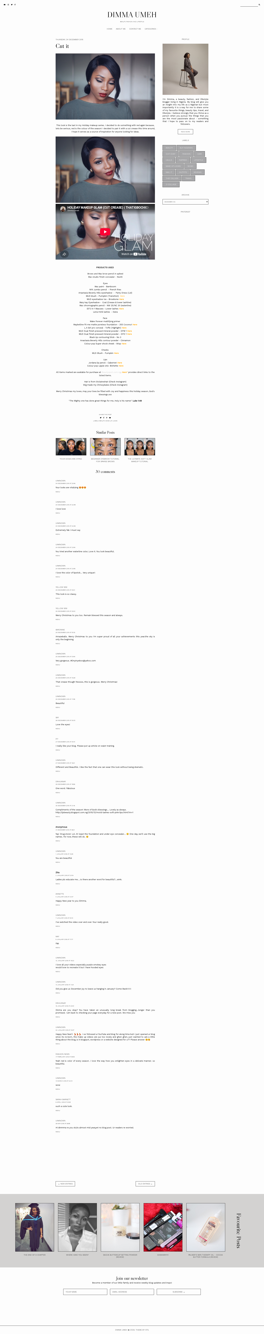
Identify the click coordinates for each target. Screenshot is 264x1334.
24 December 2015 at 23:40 (65, 547)
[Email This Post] (110, 418)
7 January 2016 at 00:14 (64, 918)
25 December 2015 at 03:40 (65, 656)
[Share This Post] (103, 418)
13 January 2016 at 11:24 (65, 985)
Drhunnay (61, 781)
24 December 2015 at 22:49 (65, 526)
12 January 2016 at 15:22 (65, 960)
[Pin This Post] (106, 418)
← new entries (65, 1184)
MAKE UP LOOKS (111, 421)
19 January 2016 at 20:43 (65, 1006)
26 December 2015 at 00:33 (65, 720)
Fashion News (62, 1054)
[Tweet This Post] (100, 418)
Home (109, 29)
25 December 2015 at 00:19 (65, 632)
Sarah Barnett (63, 1099)
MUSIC (190, 166)
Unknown (60, 481)
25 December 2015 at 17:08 (65, 699)
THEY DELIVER (172, 178)
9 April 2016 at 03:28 (63, 1102)
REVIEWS (197, 172)
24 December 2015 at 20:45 (65, 483)
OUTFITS (183, 172)
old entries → (145, 1184)
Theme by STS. (142, 1330)
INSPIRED (183, 160)
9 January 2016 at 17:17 (64, 939)
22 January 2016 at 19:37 (65, 1030)
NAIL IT (169, 172)
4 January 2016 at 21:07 (64, 897)
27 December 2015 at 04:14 (65, 742)
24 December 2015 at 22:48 (65, 505)
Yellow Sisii (61, 587)
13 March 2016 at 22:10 (64, 1081)
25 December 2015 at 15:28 (65, 678)
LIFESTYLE (198, 160)
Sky (57, 717)
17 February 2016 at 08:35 (65, 1057)
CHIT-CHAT (170, 154)
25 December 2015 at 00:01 (65, 590)
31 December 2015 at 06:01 (65, 830)
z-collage (171, 184)
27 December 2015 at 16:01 (65, 763)
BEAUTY (102, 421)
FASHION (186, 154)
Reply (58, 492)
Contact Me (135, 29)
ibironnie (60, 630)
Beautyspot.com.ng (111, 372)
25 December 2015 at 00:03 (65, 611)
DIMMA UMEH (132, 14)
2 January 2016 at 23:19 (64, 875)
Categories (150, 29)
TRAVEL (188, 178)
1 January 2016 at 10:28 (64, 854)
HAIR (199, 154)
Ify (57, 739)
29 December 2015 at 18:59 (65, 784)
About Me (121, 29)
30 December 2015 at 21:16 (65, 805)
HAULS (169, 160)
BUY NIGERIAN (186, 148)
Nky (57, 936)
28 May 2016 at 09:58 (63, 1123)
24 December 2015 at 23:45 (65, 568)
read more (185, 132)
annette (60, 894)
